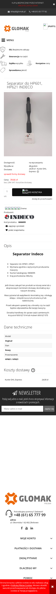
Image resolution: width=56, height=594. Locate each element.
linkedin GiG (31, 529)
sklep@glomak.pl (18, 11)
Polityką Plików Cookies (21, 585)
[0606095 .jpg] (28, 124)
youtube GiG (26, 529)
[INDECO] (19, 217)
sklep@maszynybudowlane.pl (30, 298)
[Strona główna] (16, 28)
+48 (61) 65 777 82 (39, 11)
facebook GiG (22, 529)
